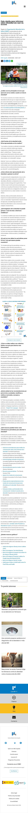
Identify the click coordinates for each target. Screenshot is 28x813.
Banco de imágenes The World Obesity (13, 550)
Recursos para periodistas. (10, 471)
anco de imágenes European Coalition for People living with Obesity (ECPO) (15, 86)
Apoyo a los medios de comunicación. (12, 475)
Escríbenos (14, 771)
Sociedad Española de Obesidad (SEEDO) (13, 107)
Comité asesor (14, 754)
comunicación (14, 580)
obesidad (9, 578)
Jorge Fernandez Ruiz (19, 84)
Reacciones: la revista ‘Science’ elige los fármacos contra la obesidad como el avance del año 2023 (13, 671)
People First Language (12, 408)
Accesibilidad (14, 801)
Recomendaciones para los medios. (12, 467)
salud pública (18, 578)
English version (22, 64)
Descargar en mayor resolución (14, 340)
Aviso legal (14, 793)
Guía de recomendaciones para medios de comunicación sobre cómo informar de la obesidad (14, 449)
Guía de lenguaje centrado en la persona (13, 459)
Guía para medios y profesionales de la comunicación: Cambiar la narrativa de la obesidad (13, 491)
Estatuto (14, 751)
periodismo (5, 580)
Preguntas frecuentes (14, 760)
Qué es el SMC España (14, 748)
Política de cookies (14, 798)
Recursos (3, 12)
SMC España (4, 58)
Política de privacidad (14, 796)
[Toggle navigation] (25, 6)
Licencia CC (14, 757)
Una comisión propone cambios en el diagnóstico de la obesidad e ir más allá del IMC (13, 640)
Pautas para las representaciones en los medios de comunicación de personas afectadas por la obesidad (13, 483)
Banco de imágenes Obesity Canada (12, 560)
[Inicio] (14, 3)
